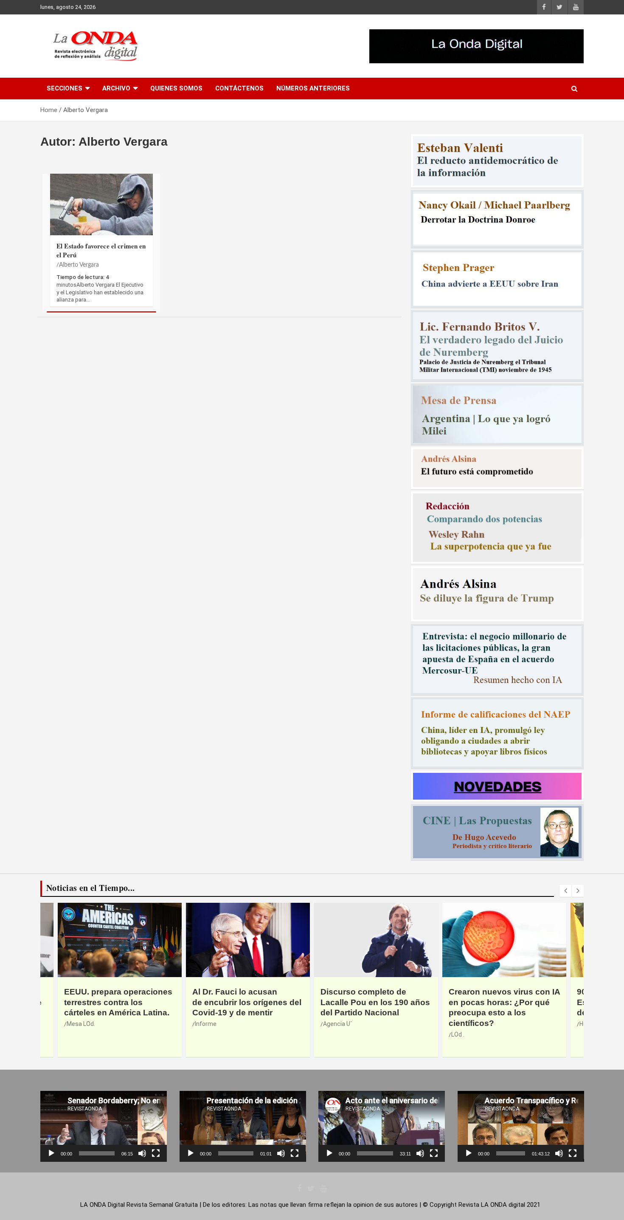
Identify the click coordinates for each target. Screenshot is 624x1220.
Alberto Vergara (79, 265)
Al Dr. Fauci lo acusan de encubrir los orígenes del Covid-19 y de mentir (118, 1002)
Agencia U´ (209, 1023)
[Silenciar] (142, 1153)
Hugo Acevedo (470, 1023)
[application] (103, 1126)
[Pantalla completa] (156, 1153)
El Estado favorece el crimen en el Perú (101, 250)
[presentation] (565, 891)
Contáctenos (239, 88)
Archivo (116, 88)
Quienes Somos (176, 88)
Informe (77, 1023)
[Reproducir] (51, 1153)
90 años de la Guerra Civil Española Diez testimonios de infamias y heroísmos (501, 1002)
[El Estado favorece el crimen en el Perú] (101, 220)
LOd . (329, 1034)
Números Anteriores (313, 88)
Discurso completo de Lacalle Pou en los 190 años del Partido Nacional (247, 1002)
